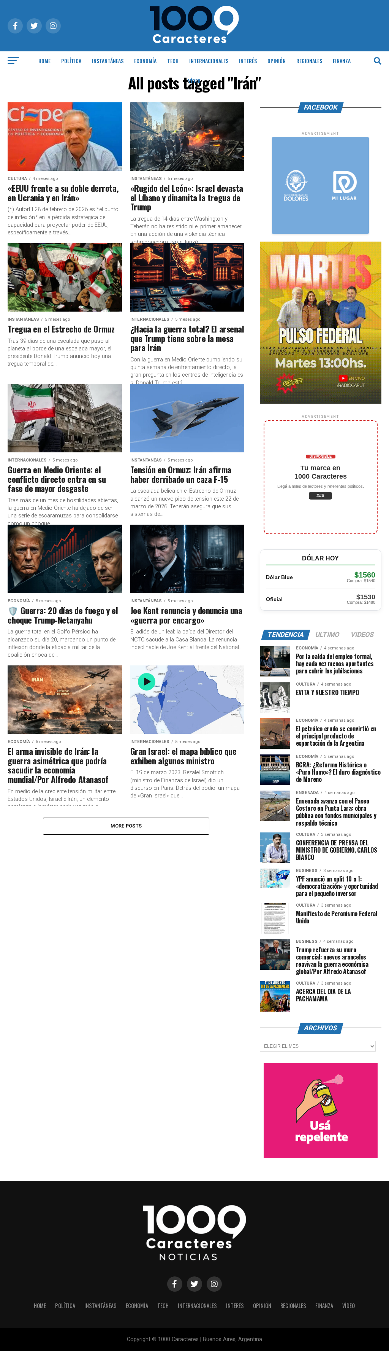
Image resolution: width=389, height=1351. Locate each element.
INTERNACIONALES (208, 61)
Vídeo (194, 81)
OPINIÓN (276, 61)
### (320, 495)
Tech (173, 61)
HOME (44, 61)
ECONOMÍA (145, 61)
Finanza (342, 61)
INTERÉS (248, 61)
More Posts (126, 826)
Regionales (309, 61)
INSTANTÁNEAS (107, 61)
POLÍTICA (71, 61)
